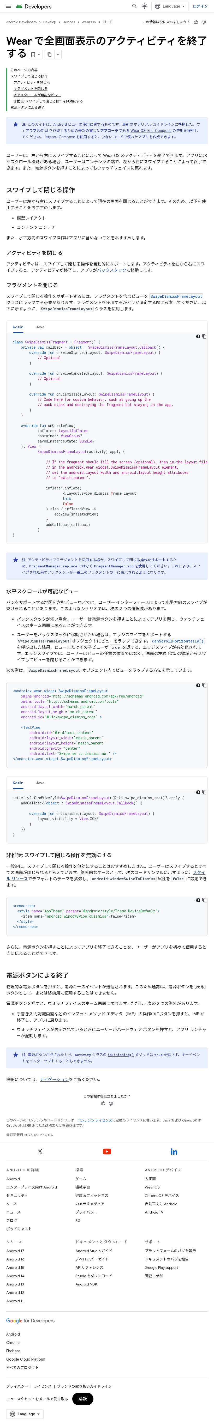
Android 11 (15, 1301)
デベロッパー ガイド (92, 1259)
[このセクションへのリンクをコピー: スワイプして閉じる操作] (80, 190)
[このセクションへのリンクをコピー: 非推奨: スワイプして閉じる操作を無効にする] (118, 856)
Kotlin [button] (18, 327)
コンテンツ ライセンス (95, 1120)
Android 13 (15, 1284)
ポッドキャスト (19, 1229)
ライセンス (42, 1386)
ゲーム (80, 1179)
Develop (49, 22)
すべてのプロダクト (22, 1367)
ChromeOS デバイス (162, 1195)
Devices (69, 22)
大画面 (150, 1179)
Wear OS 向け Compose (150, 130)
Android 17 (15, 1250)
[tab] (18, 327)
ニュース (13, 1212)
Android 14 (15, 1276)
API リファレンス (89, 1267)
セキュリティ (17, 1195)
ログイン (200, 6)
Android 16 (15, 1259)
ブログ (11, 1220)
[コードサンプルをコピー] (204, 336)
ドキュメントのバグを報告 (167, 1259)
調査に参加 (154, 1276)
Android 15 (15, 1267)
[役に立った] (196, 22)
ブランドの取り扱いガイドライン (84, 1386)
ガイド (108, 22)
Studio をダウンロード (93, 1276)
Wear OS (89, 22)
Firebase (13, 1351)
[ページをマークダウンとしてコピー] (50, 54)
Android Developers (21, 22)
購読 (83, 1399)
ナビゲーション (54, 1079)
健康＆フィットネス (91, 1195)
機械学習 (82, 1187)
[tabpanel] (107, 438)
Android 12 (15, 1292)
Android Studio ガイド (93, 1250)
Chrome (13, 1342)
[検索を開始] (135, 6)
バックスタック (111, 270)
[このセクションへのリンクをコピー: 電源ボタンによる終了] (75, 976)
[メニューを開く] (8, 6)
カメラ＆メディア (89, 1204)
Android (13, 1179)
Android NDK (86, 1284)
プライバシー (86, 1212)
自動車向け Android (161, 1204)
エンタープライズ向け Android (31, 1187)
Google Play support (161, 1267)
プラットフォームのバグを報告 (170, 1250)
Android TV (154, 1212)
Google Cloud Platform (25, 1359)
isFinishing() (121, 1055)
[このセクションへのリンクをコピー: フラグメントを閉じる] (64, 286)
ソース (11, 1204)
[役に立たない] (204, 22)
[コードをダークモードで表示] (198, 336)
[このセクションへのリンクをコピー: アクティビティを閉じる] (68, 253)
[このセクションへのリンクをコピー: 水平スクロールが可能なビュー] (85, 592)
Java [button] (40, 327)
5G (78, 1220)
